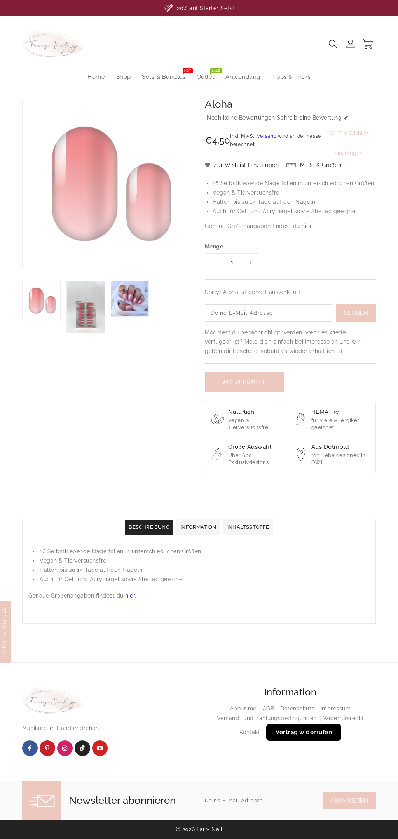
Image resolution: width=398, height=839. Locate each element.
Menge (214, 246)
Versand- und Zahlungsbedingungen (267, 718)
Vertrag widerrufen (304, 732)
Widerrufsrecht (343, 718)
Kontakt (249, 732)
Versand (266, 136)
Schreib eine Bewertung (309, 118)
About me (243, 708)
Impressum (336, 708)
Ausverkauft (244, 382)
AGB (268, 708)
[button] (349, 133)
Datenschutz (297, 708)
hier (306, 226)
